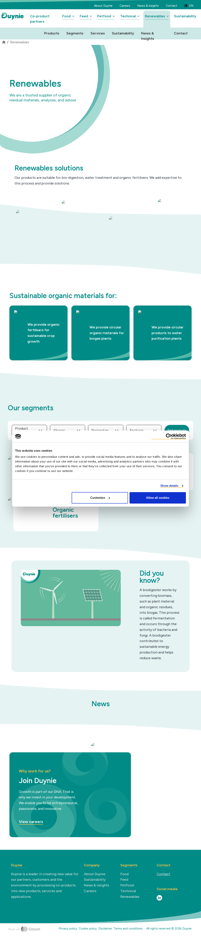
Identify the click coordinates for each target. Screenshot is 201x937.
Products (51, 33)
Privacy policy (68, 928)
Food (66, 16)
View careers (31, 821)
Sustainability (185, 16)
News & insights (148, 5)
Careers (125, 5)
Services (97, 33)
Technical (128, 16)
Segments (74, 33)
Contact (171, 5)
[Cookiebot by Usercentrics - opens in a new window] (169, 436)
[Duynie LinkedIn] (159, 898)
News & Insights (147, 33)
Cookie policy (88, 928)
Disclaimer (105, 928)
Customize (97, 497)
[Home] (24, 929)
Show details (169, 485)
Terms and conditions (128, 928)
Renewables (155, 16)
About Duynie (103, 5)
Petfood (104, 16)
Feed (84, 16)
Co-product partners (39, 19)
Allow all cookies (158, 497)
